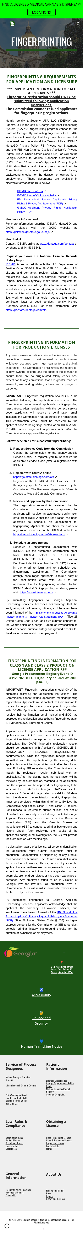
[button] (4, 23)
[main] (41, 43)
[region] (41, 9)
